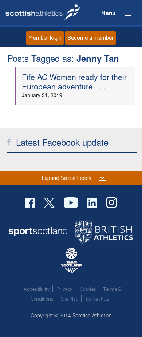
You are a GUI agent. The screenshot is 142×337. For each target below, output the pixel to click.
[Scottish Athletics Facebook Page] (30, 201)
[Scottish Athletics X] (50, 201)
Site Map (69, 299)
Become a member (90, 38)
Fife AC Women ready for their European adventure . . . (74, 81)
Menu (125, 13)
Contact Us (97, 299)
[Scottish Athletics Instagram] (111, 201)
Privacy (64, 289)
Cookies (88, 289)
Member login (45, 38)
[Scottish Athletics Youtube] (72, 201)
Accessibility (37, 289)
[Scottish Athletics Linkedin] (93, 201)
